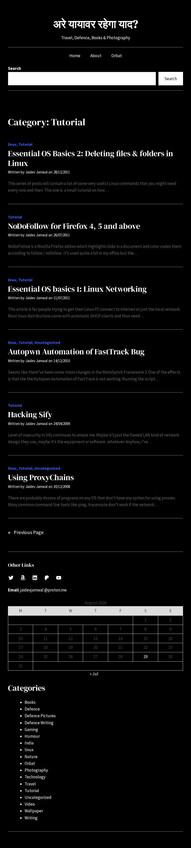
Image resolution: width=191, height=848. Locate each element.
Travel (30, 784)
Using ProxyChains (41, 477)
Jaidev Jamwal (36, 172)
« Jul (94, 674)
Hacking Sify (30, 414)
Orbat (30, 763)
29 (145, 656)
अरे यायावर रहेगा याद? (95, 24)
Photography (36, 770)
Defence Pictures (40, 715)
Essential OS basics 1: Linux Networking (77, 289)
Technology (35, 777)
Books (30, 702)
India (29, 743)
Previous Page (26, 532)
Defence (32, 709)
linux (12, 144)
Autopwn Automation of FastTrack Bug (76, 351)
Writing (31, 818)
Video (30, 804)
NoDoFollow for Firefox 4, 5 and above (74, 226)
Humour (32, 736)
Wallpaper (34, 811)
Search (14, 68)
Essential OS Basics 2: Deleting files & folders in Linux (90, 158)
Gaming (31, 729)
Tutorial (25, 144)
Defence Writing (39, 722)
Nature (31, 756)
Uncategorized (47, 342)
